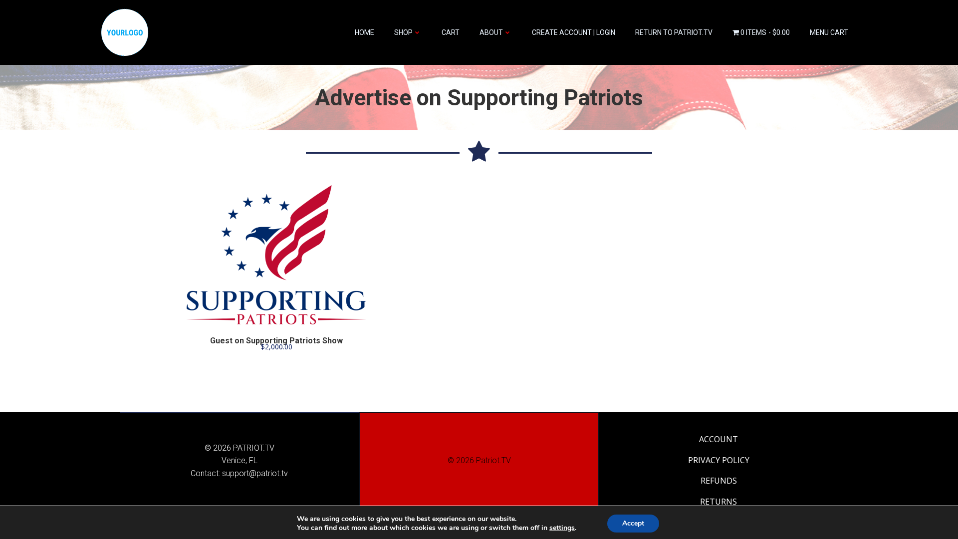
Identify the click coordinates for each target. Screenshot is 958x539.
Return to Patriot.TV (674, 32)
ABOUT (491, 32)
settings (562, 528)
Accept (633, 523)
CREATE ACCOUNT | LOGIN (573, 32)
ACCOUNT (718, 439)
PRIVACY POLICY (718, 460)
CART (451, 32)
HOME (364, 32)
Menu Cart (829, 32)
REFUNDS (719, 480)
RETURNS (718, 501)
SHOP (403, 32)
